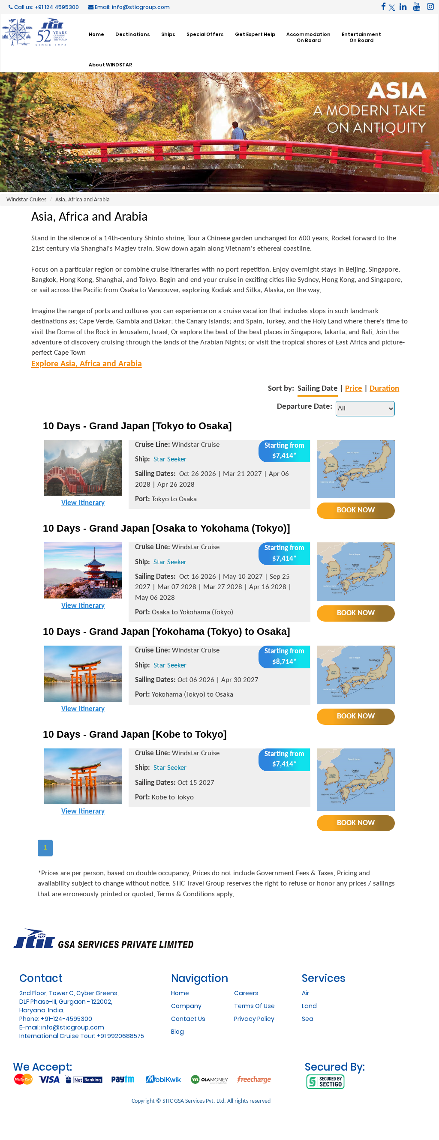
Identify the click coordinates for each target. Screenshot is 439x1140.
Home (96, 34)
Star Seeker (169, 459)
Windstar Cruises (26, 200)
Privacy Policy (254, 1018)
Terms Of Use (254, 1006)
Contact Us (188, 1018)
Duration (384, 389)
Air (305, 993)
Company (186, 1006)
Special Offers (205, 34)
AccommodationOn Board (308, 37)
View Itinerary (83, 503)
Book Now (356, 510)
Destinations (132, 34)
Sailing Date (318, 389)
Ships (168, 34)
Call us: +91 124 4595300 (46, 7)
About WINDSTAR (110, 64)
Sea (307, 1018)
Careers (246, 993)
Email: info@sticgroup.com (131, 7)
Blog (177, 1031)
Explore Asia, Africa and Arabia (86, 364)
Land (309, 1006)
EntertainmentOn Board (361, 37)
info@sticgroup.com (72, 1027)
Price (353, 389)
